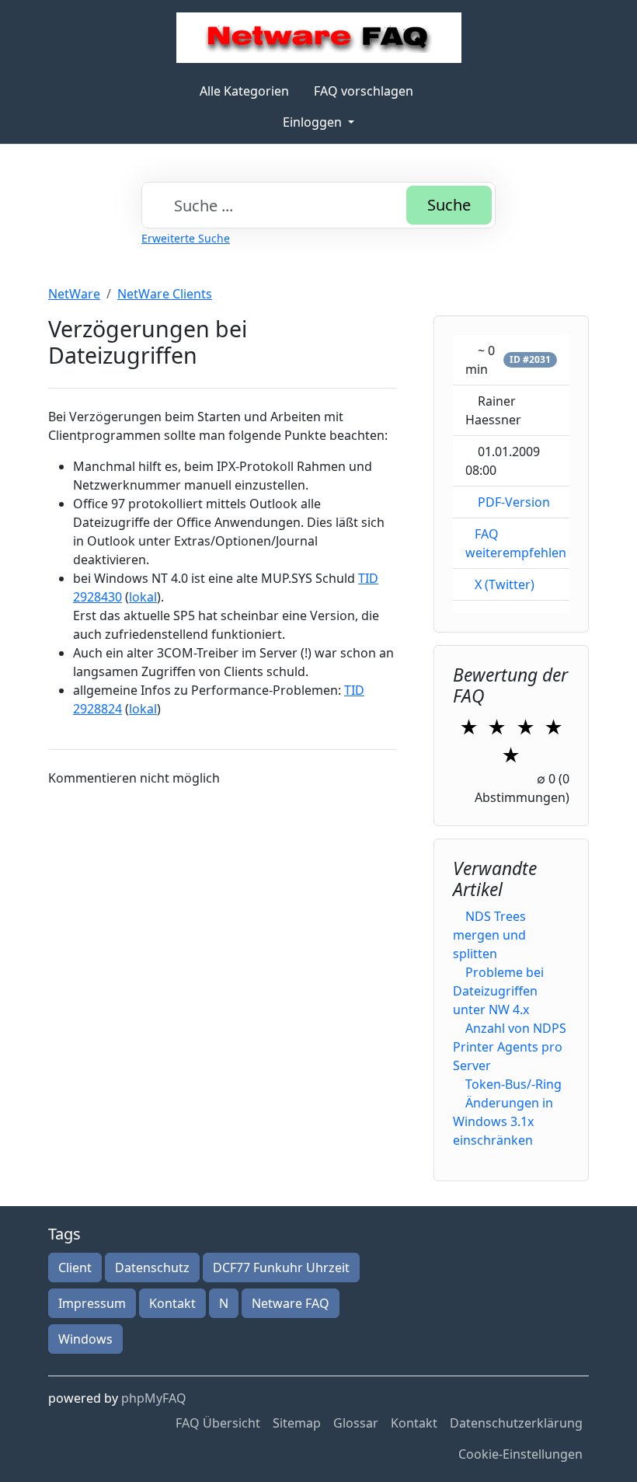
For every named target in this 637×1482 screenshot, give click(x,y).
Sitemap (297, 1422)
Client (75, 1267)
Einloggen (314, 122)
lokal (143, 596)
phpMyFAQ (153, 1398)
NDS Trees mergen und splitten (489, 935)
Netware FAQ (290, 1303)
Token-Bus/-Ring (513, 1084)
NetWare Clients (164, 293)
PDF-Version (514, 502)
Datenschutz (152, 1267)
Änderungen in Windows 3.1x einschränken (503, 1121)
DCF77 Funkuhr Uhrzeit (281, 1267)
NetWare (74, 293)
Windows (85, 1339)
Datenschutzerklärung (516, 1422)
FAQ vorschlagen (363, 90)
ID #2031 (530, 359)
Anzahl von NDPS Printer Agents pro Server (509, 1047)
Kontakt (172, 1303)
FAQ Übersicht (218, 1422)
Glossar (355, 1422)
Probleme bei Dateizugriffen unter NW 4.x (498, 991)
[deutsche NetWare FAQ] (318, 37)
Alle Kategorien (244, 90)
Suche (449, 204)
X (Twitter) (504, 584)
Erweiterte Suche (185, 238)
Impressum (92, 1303)
